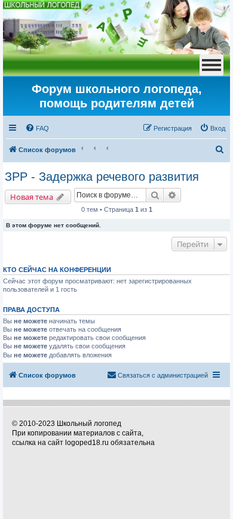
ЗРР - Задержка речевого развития (102, 176)
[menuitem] (37, 128)
